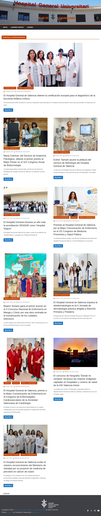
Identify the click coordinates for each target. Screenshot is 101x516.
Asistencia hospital (9, 88)
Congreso (74, 217)
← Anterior (6, 493)
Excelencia (16, 383)
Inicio (5, 27)
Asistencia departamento (61, 217)
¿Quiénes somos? (17, 27)
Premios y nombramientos (25, 88)
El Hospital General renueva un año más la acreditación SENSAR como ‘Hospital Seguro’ (25, 225)
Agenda (30, 27)
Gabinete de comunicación (23, 91)
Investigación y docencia (11, 454)
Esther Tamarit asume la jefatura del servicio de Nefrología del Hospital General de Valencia (72, 162)
